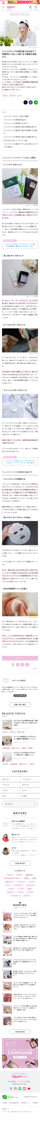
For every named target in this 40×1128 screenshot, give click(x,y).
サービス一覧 (5, 1111)
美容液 (24, 748)
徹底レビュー (16, 748)
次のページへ (20, 658)
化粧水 (32, 764)
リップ (8, 885)
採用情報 (35, 1102)
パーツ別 (20, 889)
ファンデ (30, 892)
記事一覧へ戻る (20, 704)
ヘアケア (5, 790)
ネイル (24, 790)
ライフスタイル (15, 895)
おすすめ (12, 95)
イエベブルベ (30, 885)
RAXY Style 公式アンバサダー (12, 878)
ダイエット (10, 892)
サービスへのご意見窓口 (23, 1081)
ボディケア (25, 785)
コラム (4, 796)
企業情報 (4, 1102)
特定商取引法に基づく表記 (19, 1084)
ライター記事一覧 (20, 695)
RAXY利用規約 (12, 1081)
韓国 (34, 878)
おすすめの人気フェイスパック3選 (15, 140)
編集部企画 (6, 748)
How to (5, 95)
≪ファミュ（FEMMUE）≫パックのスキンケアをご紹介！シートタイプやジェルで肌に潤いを (20, 462)
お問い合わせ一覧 (16, 1111)
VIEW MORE (20, 863)
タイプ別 (26, 895)
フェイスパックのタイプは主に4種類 (16, 116)
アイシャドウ (21, 882)
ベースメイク (26, 779)
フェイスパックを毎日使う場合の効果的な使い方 (20, 127)
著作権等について (26, 1102)
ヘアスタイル (18, 885)
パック (19, 95)
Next (35, 668)
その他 (24, 796)
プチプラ (11, 889)
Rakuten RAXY (11, 8)
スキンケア (12, 93)
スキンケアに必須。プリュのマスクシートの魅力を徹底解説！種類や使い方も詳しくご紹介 (20, 245)
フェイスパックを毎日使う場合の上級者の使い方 (20, 137)
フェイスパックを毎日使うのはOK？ (16, 123)
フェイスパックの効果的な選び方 (15, 120)
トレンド (31, 882)
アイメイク (5, 785)
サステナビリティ (27, 1111)
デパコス (20, 892)
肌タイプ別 (20, 732)
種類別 (30, 748)
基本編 (26, 878)
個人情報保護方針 (14, 1102)
